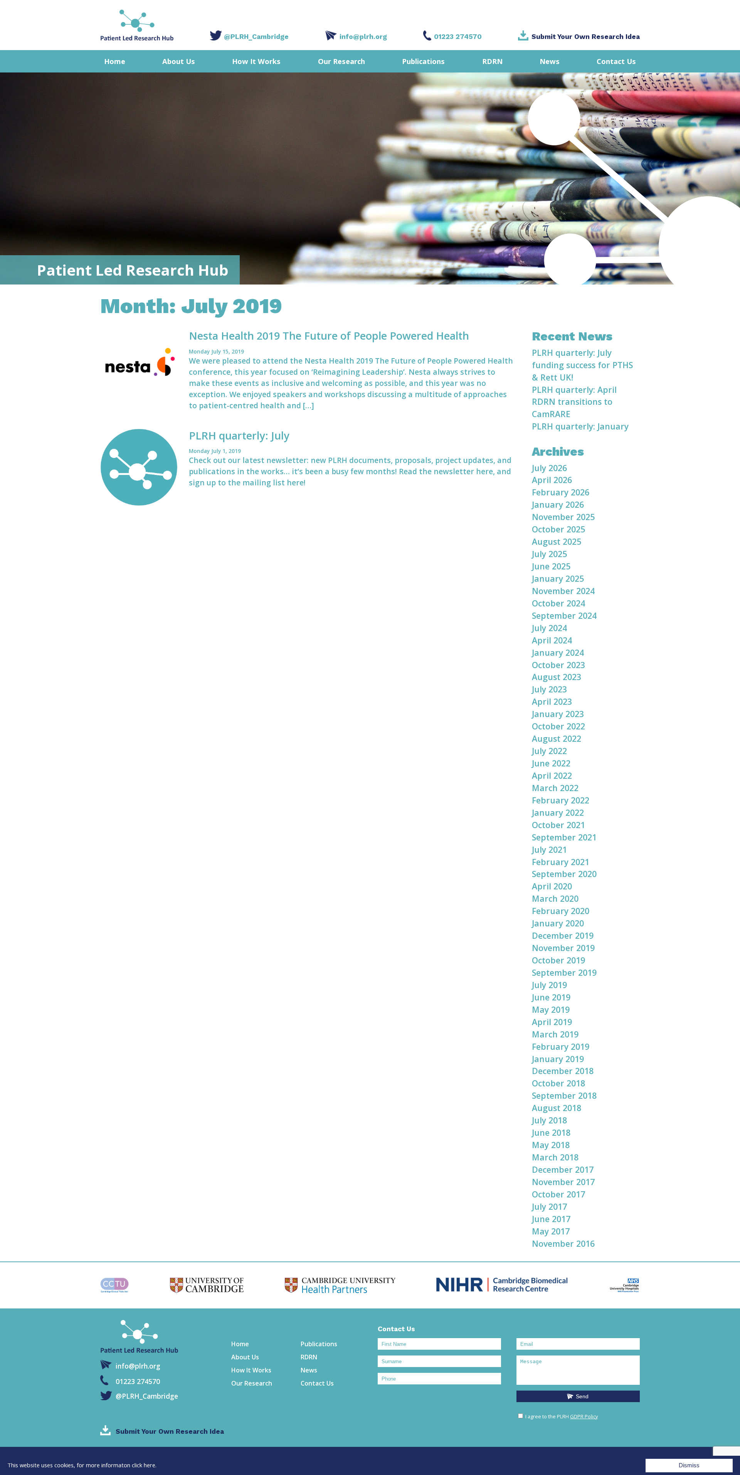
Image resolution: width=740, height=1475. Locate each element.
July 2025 (549, 553)
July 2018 (549, 1120)
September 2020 (564, 873)
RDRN (492, 61)
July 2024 (549, 627)
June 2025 (551, 566)
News (550, 61)
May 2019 (551, 1009)
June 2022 (551, 763)
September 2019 (564, 972)
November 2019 (563, 947)
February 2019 (560, 1046)
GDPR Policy (584, 1416)
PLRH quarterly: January (580, 426)
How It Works (256, 61)
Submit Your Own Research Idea (585, 36)
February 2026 (560, 492)
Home (114, 61)
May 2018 (551, 1144)
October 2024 (558, 603)
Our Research (341, 61)
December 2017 (563, 1169)
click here (143, 1465)
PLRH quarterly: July (239, 435)
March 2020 (555, 898)
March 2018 (555, 1157)
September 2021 (564, 837)
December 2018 (563, 1070)
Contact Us (616, 61)
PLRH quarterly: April (574, 389)
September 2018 (564, 1095)
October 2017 (558, 1194)
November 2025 (563, 516)
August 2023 (556, 676)
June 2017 (551, 1218)
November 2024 (563, 590)
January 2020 (558, 923)
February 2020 (560, 910)
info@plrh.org (363, 36)
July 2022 (549, 750)
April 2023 (552, 701)
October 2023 (558, 664)
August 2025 (556, 541)
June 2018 (551, 1132)
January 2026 (558, 504)
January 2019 (558, 1058)
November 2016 (563, 1243)
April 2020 (552, 886)
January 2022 (558, 812)
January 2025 (558, 578)
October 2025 (558, 529)
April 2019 (552, 1021)
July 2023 (549, 689)
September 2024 (564, 615)
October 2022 (558, 726)
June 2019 (551, 997)
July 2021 (549, 849)
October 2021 (558, 824)
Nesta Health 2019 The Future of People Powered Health (329, 335)
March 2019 (555, 1034)
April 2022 (552, 775)
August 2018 (556, 1107)
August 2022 (556, 738)
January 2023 (558, 713)
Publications (423, 61)
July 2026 (549, 467)
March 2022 (555, 787)
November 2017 (563, 1181)
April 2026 (552, 479)
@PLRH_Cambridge (256, 36)
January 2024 (558, 652)
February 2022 (560, 800)
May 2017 (551, 1231)
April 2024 (552, 640)
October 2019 (558, 960)
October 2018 (558, 1083)
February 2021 (560, 861)
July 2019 (549, 984)
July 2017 (549, 1206)
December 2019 (563, 935)
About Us (178, 61)
